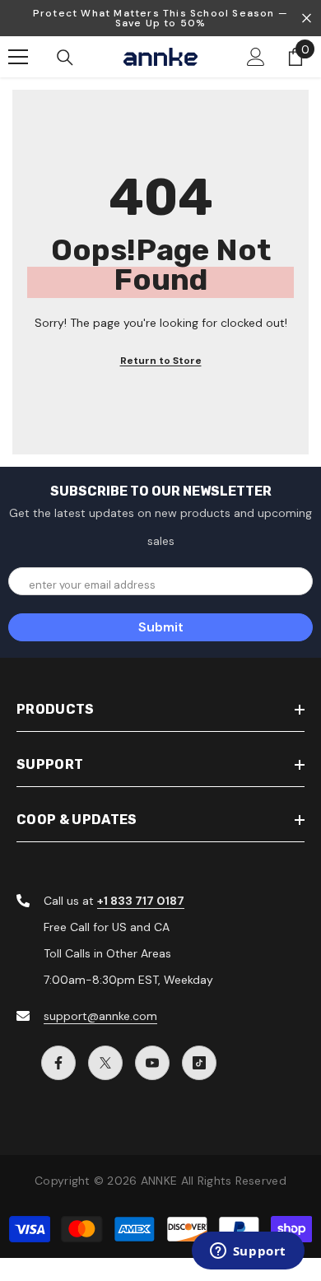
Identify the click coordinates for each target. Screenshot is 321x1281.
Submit (161, 627)
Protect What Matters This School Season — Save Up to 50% (160, 18)
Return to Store (161, 360)
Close (306, 18)
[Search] (65, 58)
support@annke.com (100, 1015)
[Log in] (256, 57)
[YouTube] (152, 1063)
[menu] (18, 57)
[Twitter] (105, 1063)
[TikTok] (199, 1063)
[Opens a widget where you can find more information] (248, 1252)
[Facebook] (58, 1063)
